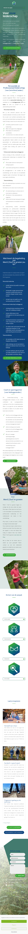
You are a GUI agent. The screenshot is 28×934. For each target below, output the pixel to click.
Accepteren (14, 921)
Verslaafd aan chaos (10, 726)
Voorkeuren (14, 928)
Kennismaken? (11, 461)
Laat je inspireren (15, 827)
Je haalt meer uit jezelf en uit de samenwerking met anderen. (14, 300)
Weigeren (14, 925)
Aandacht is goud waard (12, 763)
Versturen (21, 875)
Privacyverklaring (14, 931)
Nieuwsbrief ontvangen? (14, 832)
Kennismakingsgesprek (12, 48)
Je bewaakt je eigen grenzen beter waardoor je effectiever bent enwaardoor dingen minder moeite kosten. (14, 293)
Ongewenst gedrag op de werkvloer (12, 801)
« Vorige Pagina (6, 823)
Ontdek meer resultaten (13, 358)
